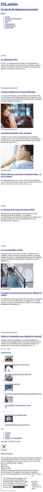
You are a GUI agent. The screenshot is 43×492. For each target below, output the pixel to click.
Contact (7, 434)
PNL (6, 22)
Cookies (7, 436)
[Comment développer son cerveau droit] (9, 421)
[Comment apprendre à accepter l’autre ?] (9, 361)
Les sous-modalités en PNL (12, 250)
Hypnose (7, 20)
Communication (10, 24)
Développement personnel (13, 18)
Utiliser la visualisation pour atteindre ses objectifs (21, 336)
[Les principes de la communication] (9, 412)
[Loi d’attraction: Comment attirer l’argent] (9, 402)
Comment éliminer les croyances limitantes (18, 92)
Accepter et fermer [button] (19, 487)
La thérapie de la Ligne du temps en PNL (18, 210)
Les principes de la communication (16, 415)
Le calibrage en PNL (9, 60)
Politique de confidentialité (13, 438)
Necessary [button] (4, 465)
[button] (3, 13)
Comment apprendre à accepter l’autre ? (17, 364)
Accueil (7, 17)
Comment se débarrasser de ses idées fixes (18, 374)
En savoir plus (7, 487)
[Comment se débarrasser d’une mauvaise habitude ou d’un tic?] (9, 390)
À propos (8, 433)
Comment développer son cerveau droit (17, 425)
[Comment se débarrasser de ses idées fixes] (9, 371)
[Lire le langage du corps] (9, 381)
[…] (24, 69)
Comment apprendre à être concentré (16, 133)
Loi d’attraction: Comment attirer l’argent (18, 405)
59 (8, 349)
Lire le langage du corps (12, 384)
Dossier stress (9, 27)
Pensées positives (10, 26)
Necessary (6, 467)
